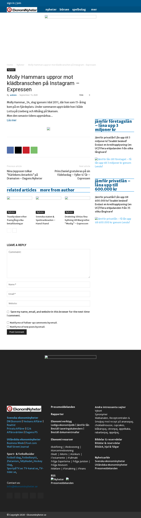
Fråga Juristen (80, 461)
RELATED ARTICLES (21, 190)
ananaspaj (127, 421)
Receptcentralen (118, 418)
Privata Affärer (16, 428)
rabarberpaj (101, 432)
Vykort (98, 410)
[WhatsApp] (34, 150)
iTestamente (58, 457)
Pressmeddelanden (63, 407)
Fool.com (31, 443)
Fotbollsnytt (29, 457)
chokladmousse (103, 425)
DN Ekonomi (14, 421)
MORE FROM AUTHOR (57, 190)
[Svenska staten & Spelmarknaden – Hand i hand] (48, 205)
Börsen (64, 9)
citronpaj (113, 428)
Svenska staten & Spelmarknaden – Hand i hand (45, 220)
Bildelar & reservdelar (107, 443)
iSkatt (54, 454)
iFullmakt (73, 457)
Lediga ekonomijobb (63, 425)
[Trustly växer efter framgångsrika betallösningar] (19, 205)
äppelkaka (124, 428)
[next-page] (14, 230)
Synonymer (101, 414)
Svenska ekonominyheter (22, 417)
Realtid (11, 425)
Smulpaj (99, 421)
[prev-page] (9, 230)
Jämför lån (83, 425)
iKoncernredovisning (62, 450)
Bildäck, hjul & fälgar (107, 446)
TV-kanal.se (31, 468)
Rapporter (57, 414)
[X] (125, 3)
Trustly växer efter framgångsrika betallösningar (17, 220)
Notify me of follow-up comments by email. (33, 322)
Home (10, 64)
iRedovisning (72, 446)
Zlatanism (13, 461)
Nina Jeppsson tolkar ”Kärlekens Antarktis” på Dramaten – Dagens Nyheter (24, 175)
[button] (130, 9)
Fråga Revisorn (59, 465)
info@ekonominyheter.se (22, 486)
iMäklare (55, 468)
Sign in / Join (14, 3)
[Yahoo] (131, 3)
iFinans (82, 468)
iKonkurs (75, 454)
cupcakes (119, 425)
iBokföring (56, 446)
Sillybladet (26, 461)
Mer (94, 9)
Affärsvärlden (15, 432)
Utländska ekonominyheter (24, 439)
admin (13, 95)
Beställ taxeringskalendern (67, 428)
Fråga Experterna (60, 461)
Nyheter (51, 9)
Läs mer (12, 120)
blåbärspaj (100, 428)
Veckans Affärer (32, 421)
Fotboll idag (14, 457)
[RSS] (120, 3)
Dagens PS (31, 432)
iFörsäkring (69, 468)
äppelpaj (114, 432)
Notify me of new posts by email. (27, 326)
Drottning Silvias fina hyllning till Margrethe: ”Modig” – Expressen (77, 220)
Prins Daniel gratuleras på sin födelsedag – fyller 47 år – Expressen (72, 175)
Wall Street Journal (18, 446)
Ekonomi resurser (62, 439)
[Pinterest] (26, 150)
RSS (53, 475)
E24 (29, 428)
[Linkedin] (114, 3)
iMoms (64, 454)
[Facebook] (108, 3)
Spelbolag (79, 9)
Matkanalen (101, 418)
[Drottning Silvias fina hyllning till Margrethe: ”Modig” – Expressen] (77, 205)
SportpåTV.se (15, 468)
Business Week (15, 443)
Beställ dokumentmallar (65, 432)
